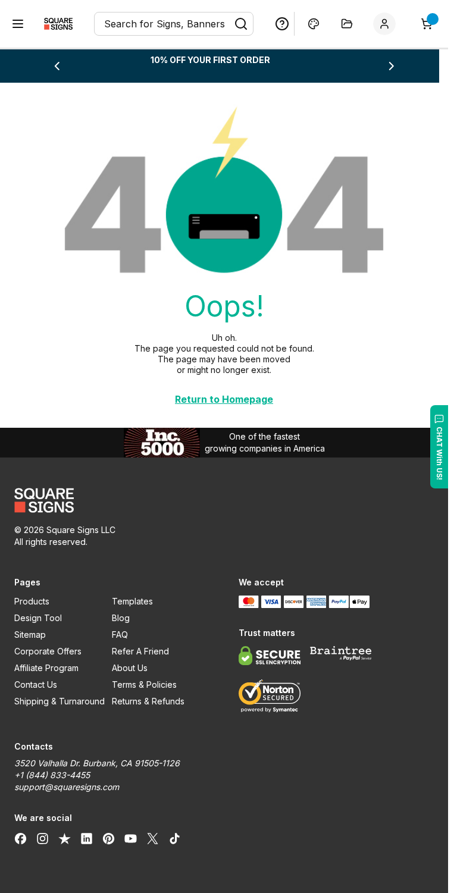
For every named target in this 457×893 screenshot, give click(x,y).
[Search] (241, 24)
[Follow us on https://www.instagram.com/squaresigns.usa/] (42, 838)
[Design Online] (313, 24)
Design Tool (38, 618)
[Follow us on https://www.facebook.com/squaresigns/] (20, 838)
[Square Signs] (58, 24)
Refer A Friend (140, 651)
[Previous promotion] (56, 66)
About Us (130, 668)
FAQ (120, 634)
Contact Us (35, 684)
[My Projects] (347, 24)
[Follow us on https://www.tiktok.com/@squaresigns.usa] (174, 838)
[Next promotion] (391, 66)
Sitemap (30, 634)
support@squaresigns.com (66, 787)
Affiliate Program (46, 668)
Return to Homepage (224, 399)
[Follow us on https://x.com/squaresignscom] (152, 838)
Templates (132, 601)
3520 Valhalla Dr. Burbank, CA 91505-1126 (97, 763)
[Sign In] (387, 23)
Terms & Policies (144, 684)
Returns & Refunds (148, 701)
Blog (121, 618)
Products (31, 601)
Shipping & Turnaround (59, 701)
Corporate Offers (48, 651)
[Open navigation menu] (18, 24)
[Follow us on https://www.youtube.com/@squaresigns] (130, 838)
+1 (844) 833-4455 (52, 775)
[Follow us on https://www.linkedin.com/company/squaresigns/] (86, 838)
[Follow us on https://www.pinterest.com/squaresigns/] (108, 838)
